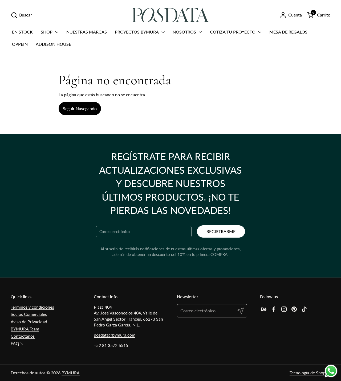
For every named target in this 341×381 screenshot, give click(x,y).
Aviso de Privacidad (29, 321)
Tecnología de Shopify (310, 372)
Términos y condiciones (32, 306)
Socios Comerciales (29, 314)
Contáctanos (23, 335)
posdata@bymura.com (114, 334)
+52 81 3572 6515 (111, 345)
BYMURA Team (25, 328)
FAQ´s (17, 343)
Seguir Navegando (80, 108)
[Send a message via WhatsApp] (331, 371)
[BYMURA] (170, 15)
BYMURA (71, 372)
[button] (21, 15)
